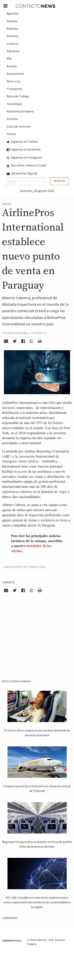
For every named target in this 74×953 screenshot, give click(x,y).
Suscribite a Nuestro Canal (28, 165)
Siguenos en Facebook (25, 149)
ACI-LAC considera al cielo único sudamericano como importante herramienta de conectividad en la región (37, 902)
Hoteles (12, 21)
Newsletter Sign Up (24, 173)
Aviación (12, 28)
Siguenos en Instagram (26, 157)
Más (9, 58)
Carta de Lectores (18, 126)
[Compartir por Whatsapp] (31, 341)
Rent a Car (14, 81)
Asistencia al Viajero (20, 111)
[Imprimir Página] (40, 341)
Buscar (59, 181)
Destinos (13, 36)
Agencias (13, 13)
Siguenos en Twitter (24, 141)
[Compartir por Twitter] (15, 341)
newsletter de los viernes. (31, 548)
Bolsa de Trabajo (18, 96)
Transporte (14, 89)
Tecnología (14, 104)
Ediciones (13, 51)
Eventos (12, 119)
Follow (11, 134)
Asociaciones (15, 74)
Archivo (12, 66)
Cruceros (13, 44)
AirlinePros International (25, 567)
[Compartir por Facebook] (23, 341)
